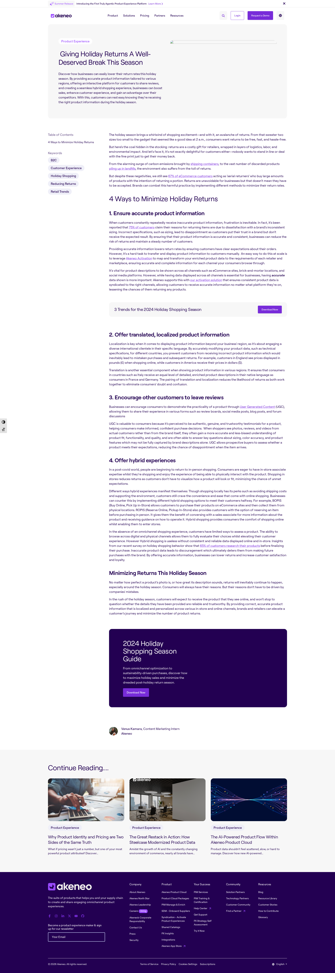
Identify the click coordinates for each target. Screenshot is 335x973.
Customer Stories (267, 904)
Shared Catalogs (171, 927)
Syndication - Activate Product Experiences (174, 919)
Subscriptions (207, 964)
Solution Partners (235, 892)
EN (280, 15)
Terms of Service (149, 964)
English (280, 964)
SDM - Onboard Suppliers (176, 910)
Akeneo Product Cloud (174, 892)
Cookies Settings (188, 964)
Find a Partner (234, 910)
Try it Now (199, 930)
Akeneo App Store (172, 945)
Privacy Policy (168, 964)
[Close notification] (284, 4)
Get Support (200, 914)
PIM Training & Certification (202, 900)
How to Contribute (268, 910)
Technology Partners (237, 898)
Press (132, 933)
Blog (260, 892)
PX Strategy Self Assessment (202, 922)
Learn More (154, 3)
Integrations (168, 939)
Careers (137, 910)
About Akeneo (137, 892)
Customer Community (238, 904)
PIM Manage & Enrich (173, 904)
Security (134, 939)
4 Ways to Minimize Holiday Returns (71, 142)
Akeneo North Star (139, 898)
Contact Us (135, 927)
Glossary (263, 917)
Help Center (201, 908)
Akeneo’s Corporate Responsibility (140, 919)
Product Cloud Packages (175, 898)
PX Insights (168, 933)
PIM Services (201, 892)
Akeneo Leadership (140, 904)
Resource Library (267, 898)
